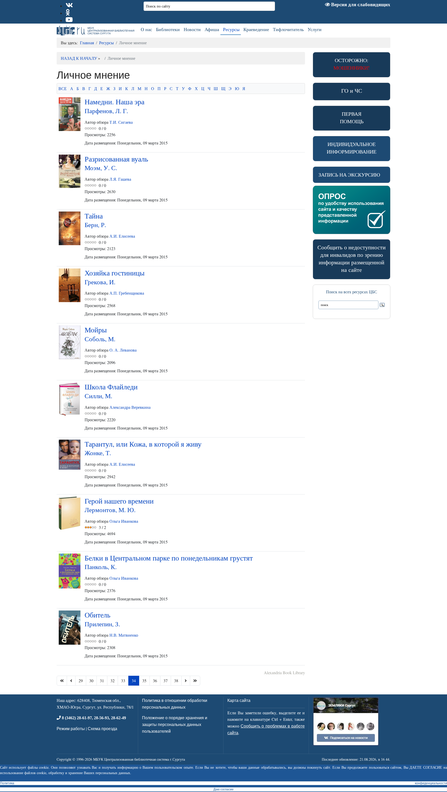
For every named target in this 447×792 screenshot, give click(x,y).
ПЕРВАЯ (351, 117)
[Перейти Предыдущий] (71, 681)
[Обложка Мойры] (69, 342)
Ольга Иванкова (123, 521)
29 (81, 680)
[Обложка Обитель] (69, 628)
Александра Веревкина (130, 407)
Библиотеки (168, 29)
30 (91, 680)
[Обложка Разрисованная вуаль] (69, 171)
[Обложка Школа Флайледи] (69, 399)
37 (165, 680)
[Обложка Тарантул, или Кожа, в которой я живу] (69, 455)
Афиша (212, 29)
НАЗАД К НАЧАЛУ (79, 58)
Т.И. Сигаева (121, 122)
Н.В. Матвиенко (123, 635)
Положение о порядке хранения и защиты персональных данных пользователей (174, 724)
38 (176, 680)
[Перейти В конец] (195, 681)
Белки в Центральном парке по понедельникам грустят (169, 562)
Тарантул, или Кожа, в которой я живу (143, 448)
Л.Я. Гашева (120, 179)
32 (112, 680)
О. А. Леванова (123, 350)
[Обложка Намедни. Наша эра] (69, 114)
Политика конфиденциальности (223, 783)
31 (102, 680)
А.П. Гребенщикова (126, 293)
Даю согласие (223, 789)
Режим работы (71, 728)
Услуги (315, 29)
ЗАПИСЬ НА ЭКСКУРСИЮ (349, 174)
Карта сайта (238, 700)
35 (144, 680)
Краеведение (256, 29)
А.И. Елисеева (122, 236)
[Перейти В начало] (62, 681)
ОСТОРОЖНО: (351, 64)
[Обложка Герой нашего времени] (69, 513)
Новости (192, 29)
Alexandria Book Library (284, 672)
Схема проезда (102, 728)
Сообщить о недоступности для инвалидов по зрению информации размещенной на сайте (351, 258)
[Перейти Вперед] (185, 681)
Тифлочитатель (288, 29)
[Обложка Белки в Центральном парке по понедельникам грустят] (69, 571)
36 (155, 680)
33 (123, 680)
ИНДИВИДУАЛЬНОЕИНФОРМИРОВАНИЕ (351, 148)
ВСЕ (62, 88)
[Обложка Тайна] (69, 228)
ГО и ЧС (351, 90)
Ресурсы (231, 29)
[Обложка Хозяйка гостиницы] (69, 285)
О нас (146, 29)
